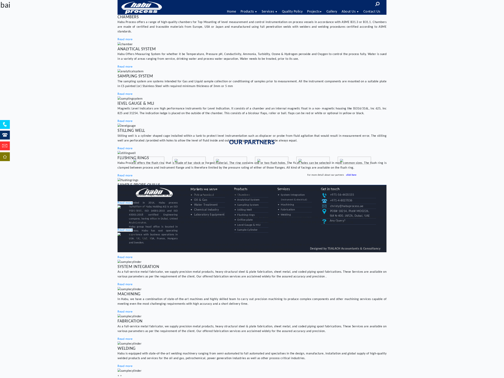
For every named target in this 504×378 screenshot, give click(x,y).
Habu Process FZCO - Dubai (142, 7)
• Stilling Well (243, 209)
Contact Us (371, 12)
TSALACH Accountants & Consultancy (354, 248)
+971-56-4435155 (342, 194)
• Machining (286, 204)
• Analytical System (247, 199)
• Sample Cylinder (246, 229)
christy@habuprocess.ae (346, 206)
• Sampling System (246, 205)
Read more (125, 39)
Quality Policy (292, 12)
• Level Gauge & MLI (247, 225)
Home (231, 12)
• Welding (284, 214)
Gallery (331, 12)
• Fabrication (286, 209)
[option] (147, 160)
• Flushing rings (244, 215)
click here (351, 175)
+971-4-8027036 (341, 200)
